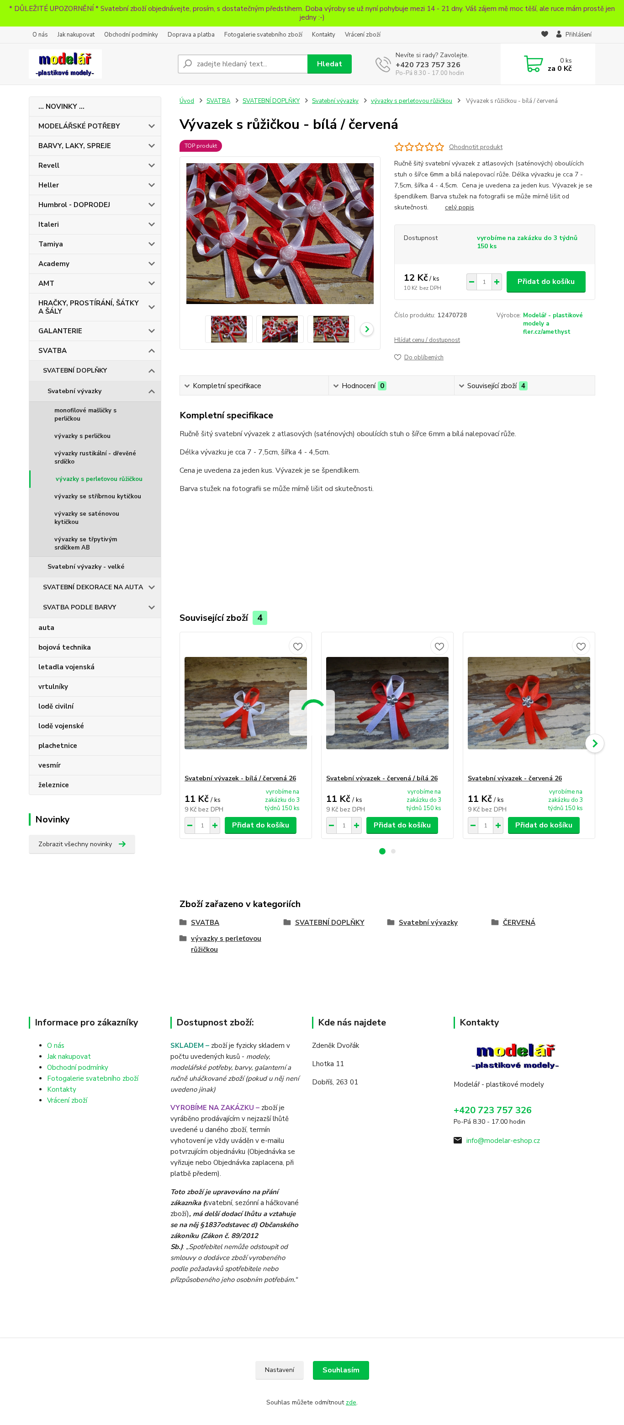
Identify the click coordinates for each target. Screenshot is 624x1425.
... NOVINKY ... (61, 106)
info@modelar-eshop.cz (503, 1140)
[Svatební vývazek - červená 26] (529, 703)
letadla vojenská (66, 667)
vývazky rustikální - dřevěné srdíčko (95, 457)
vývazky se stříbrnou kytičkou (97, 496)
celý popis (459, 207)
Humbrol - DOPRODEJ (74, 204)
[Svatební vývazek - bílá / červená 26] (246, 703)
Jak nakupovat (76, 35)
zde (351, 1402)
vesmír (49, 765)
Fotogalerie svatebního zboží (263, 35)
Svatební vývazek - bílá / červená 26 (240, 778)
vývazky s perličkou (82, 436)
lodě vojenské (61, 726)
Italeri (48, 224)
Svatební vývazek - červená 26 (515, 778)
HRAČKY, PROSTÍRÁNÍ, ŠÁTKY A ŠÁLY (88, 307)
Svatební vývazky (74, 391)
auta (46, 627)
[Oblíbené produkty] (545, 35)
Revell (48, 165)
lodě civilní (56, 706)
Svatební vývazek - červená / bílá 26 (382, 778)
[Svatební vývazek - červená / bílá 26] (387, 703)
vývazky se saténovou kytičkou (86, 518)
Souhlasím (341, 1370)
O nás (40, 35)
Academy (53, 263)
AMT (46, 283)
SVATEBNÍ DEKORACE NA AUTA (93, 587)
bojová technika (64, 647)
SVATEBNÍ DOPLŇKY (75, 370)
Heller (48, 185)
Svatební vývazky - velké (86, 566)
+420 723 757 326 (428, 65)
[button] (382, 851)
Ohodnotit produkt (475, 147)
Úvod (187, 101)
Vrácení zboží (363, 35)
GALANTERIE (60, 331)
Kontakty (323, 35)
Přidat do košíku (546, 282)
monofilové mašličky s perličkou (85, 414)
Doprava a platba (191, 35)
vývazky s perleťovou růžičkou (99, 479)
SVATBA (52, 350)
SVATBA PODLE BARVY (79, 607)
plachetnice (57, 745)
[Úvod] (99, 64)
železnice (53, 785)
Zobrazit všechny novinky (75, 844)
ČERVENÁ (519, 922)
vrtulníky (53, 686)
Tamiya (50, 244)
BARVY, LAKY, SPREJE (74, 145)
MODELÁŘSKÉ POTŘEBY (79, 126)
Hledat (329, 64)
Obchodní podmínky (131, 35)
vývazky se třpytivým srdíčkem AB (85, 543)
